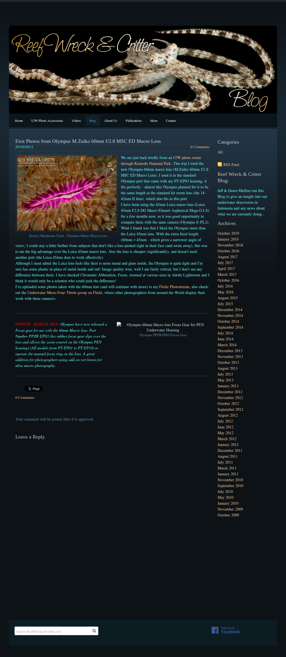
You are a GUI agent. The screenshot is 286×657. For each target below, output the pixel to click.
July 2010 (225, 491)
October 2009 (228, 515)
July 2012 (225, 421)
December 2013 (230, 350)
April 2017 (226, 268)
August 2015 (228, 297)
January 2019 (228, 239)
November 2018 (230, 245)
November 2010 (230, 479)
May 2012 (225, 432)
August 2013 (228, 368)
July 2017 (225, 262)
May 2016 (225, 292)
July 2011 (225, 462)
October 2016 (228, 280)
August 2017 (228, 256)
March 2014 (227, 344)
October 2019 (228, 233)
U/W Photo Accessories (47, 120)
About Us (110, 120)
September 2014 (230, 327)
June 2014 (225, 338)
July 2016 (225, 286)
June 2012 (225, 427)
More (154, 120)
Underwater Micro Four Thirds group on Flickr (64, 292)
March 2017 (227, 274)
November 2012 (230, 397)
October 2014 (228, 321)
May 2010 (225, 497)
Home (19, 120)
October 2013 (228, 362)
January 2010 (228, 503)
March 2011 (227, 468)
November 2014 (230, 315)
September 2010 (230, 485)
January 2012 (228, 444)
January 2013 (228, 385)
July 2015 (225, 303)
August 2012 (228, 415)
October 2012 (228, 403)
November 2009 (230, 509)
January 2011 (228, 473)
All (220, 152)
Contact (171, 120)
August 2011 (228, 456)
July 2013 (225, 374)
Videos (76, 120)
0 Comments (199, 146)
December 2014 (230, 309)
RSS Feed (231, 164)
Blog (92, 120)
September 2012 (230, 409)
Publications (134, 120)
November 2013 (230, 356)
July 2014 (225, 333)
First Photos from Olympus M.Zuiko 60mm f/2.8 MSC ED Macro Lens (88, 141)
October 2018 (228, 250)
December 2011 (230, 450)
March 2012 (227, 438)
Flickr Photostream (174, 286)
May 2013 (225, 380)
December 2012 (230, 391)
